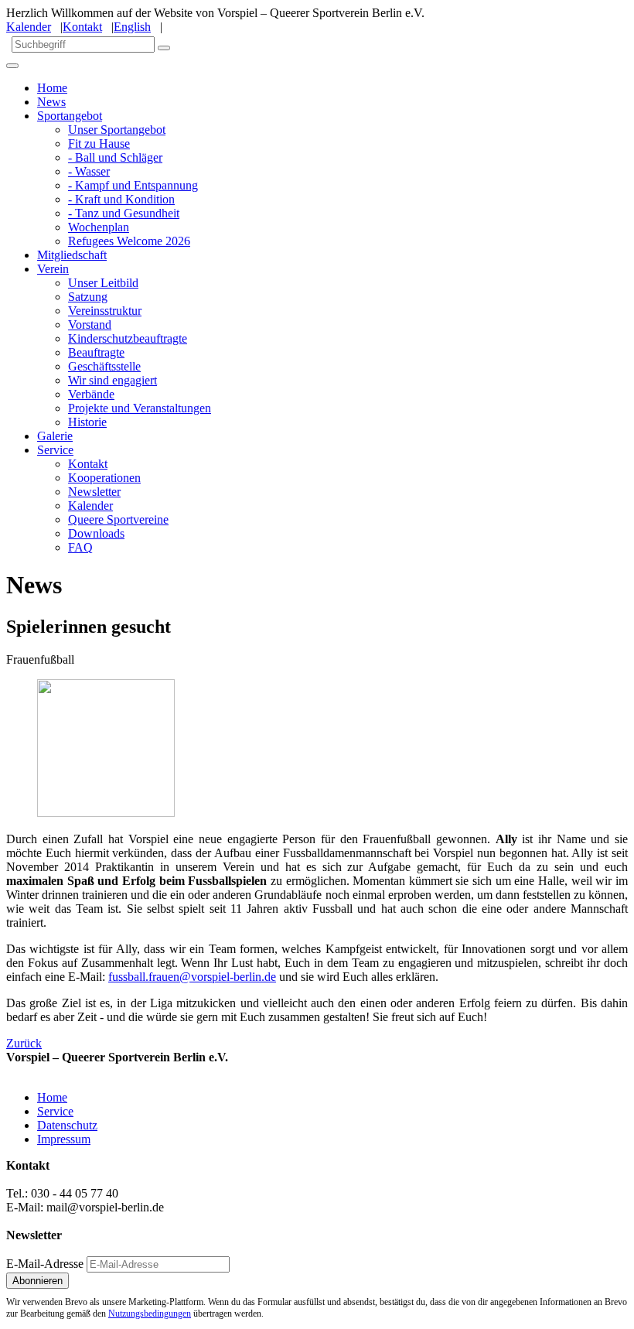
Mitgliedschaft (72, 254)
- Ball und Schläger (115, 157)
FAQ (80, 547)
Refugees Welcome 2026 (129, 241)
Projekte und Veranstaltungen (139, 408)
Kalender (28, 26)
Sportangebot (69, 115)
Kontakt (82, 26)
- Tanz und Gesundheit (123, 213)
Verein (53, 268)
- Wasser (89, 171)
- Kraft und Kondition (121, 199)
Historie (87, 422)
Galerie (55, 435)
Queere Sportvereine (118, 519)
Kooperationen (104, 477)
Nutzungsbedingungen (149, 1313)
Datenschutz (67, 1125)
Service (55, 449)
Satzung (87, 296)
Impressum (63, 1139)
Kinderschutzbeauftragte (127, 338)
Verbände (91, 394)
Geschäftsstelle (104, 366)
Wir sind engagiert (112, 380)
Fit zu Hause (99, 143)
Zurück (24, 1043)
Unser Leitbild (103, 282)
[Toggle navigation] (12, 65)
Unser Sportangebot (116, 129)
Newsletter (94, 491)
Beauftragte (96, 352)
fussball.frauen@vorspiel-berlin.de (192, 976)
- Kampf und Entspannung (133, 185)
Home (52, 87)
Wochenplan (98, 227)
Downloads (96, 533)
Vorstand (89, 324)
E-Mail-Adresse (45, 1263)
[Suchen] (164, 48)
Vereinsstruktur (104, 310)
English (132, 26)
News (51, 101)
